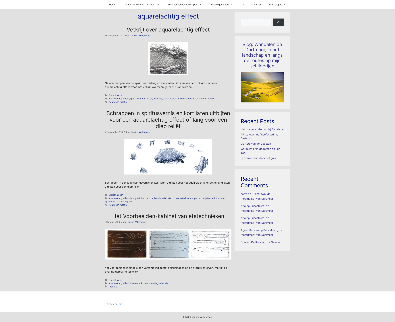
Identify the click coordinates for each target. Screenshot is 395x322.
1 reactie (112, 286)
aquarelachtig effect (118, 98)
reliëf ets (158, 98)
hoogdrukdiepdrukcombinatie (145, 198)
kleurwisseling (151, 283)
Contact (256, 4)
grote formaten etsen (141, 98)
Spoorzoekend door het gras (258, 158)
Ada (243, 206)
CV (242, 4)
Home (112, 4)
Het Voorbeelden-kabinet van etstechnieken (168, 216)
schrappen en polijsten (198, 198)
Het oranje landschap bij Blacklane (262, 129)
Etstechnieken (115, 95)
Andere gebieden (219, 4)
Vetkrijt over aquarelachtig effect (168, 29)
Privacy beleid (113, 304)
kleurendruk (136, 283)
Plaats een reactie (117, 102)
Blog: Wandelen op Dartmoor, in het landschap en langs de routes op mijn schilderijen (262, 55)
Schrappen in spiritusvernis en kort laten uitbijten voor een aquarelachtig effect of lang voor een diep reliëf (168, 119)
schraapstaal (170, 98)
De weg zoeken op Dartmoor (139, 4)
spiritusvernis (218, 198)
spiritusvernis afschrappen (192, 98)
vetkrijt (210, 98)
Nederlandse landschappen (183, 4)
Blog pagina (275, 4)
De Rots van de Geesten (256, 143)
